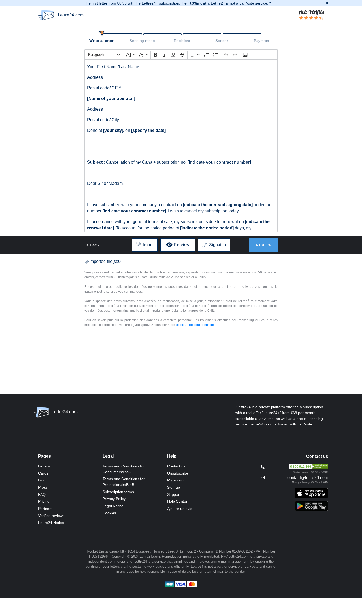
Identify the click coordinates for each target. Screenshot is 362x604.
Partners (45, 508)
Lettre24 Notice (51, 522)
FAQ (42, 494)
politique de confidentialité (195, 325)
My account (177, 480)
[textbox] (181, 145)
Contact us (176, 466)
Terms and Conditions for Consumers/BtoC (124, 469)
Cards (43, 473)
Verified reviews (51, 516)
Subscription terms (118, 492)
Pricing (44, 501)
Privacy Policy (114, 499)
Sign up (173, 487)
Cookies (109, 513)
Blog (42, 480)
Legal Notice (113, 506)
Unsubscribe (177, 473)
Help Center (177, 501)
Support (173, 494)
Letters (44, 466)
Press (43, 487)
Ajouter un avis (179, 508)
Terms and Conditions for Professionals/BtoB (124, 482)
